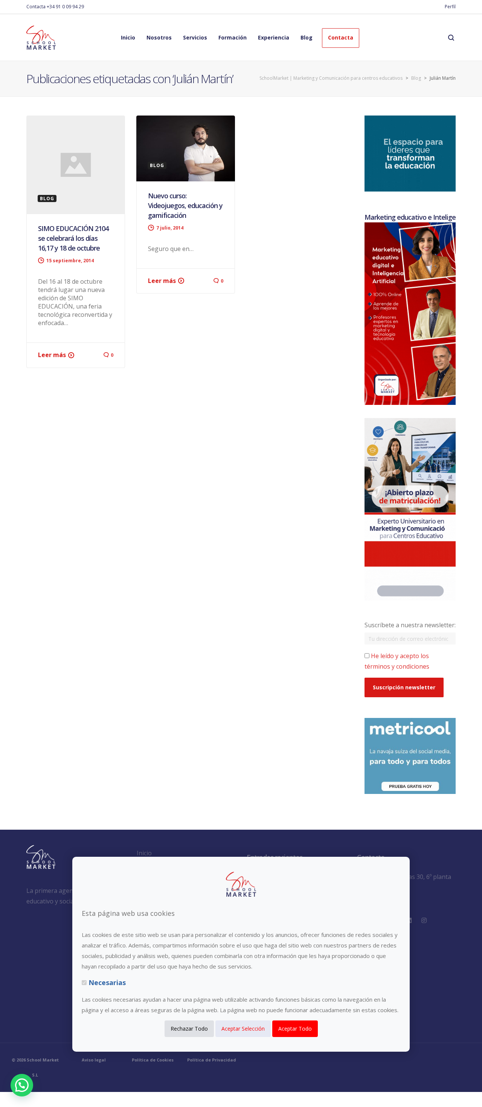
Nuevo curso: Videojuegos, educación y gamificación (185, 205)
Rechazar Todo (189, 1028)
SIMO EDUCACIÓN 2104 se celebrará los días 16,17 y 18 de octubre (73, 238)
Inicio (144, 853)
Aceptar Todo (295, 1028)
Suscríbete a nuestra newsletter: (410, 625)
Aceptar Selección (243, 1028)
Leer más (52, 355)
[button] (22, 1085)
